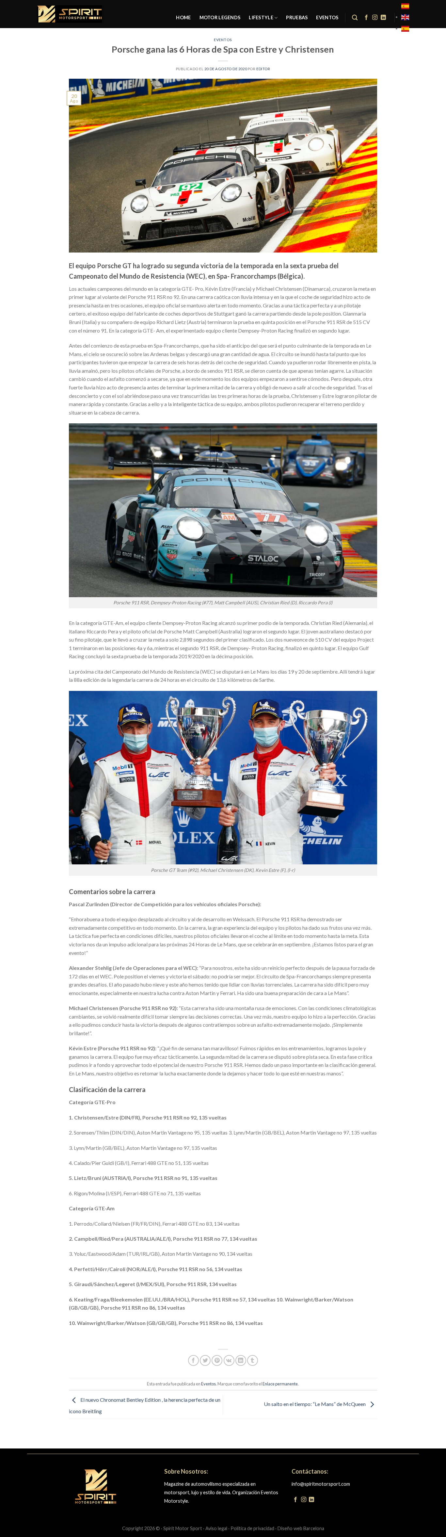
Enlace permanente (280, 1383)
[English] (405, 16)
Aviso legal (216, 1528)
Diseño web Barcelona (301, 1528)
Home (183, 17)
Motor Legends (220, 17)
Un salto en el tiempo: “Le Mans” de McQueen (315, 1404)
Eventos (327, 17)
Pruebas (297, 17)
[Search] (355, 18)
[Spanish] (405, 6)
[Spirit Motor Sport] (69, 14)
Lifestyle (261, 17)
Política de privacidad (252, 1528)
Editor (263, 69)
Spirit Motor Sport (182, 1528)
